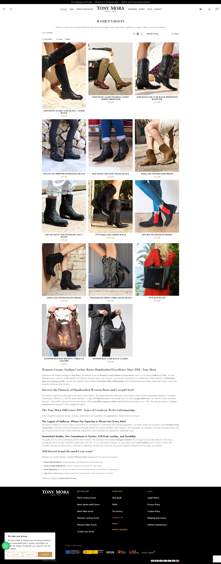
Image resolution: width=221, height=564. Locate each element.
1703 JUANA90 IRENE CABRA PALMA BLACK (110, 297)
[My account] (209, 9)
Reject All (29, 554)
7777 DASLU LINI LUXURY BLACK (110, 234)
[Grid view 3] (138, 33)
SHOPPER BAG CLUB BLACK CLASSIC (110, 358)
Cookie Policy (153, 511)
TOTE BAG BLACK (157, 297)
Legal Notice (153, 497)
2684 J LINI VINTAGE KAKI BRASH (157, 173)
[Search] (11, 9)
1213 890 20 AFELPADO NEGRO (157, 234)
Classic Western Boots (52, 462)
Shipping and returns (156, 518)
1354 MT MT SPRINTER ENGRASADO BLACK (64, 173)
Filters (176, 34)
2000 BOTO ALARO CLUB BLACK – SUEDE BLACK (64, 112)
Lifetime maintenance (157, 524)
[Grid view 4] (141, 33)
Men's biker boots (85, 511)
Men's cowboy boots (86, 497)
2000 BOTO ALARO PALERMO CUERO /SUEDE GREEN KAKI (110, 98)
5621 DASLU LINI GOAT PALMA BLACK (110, 173)
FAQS (114, 504)
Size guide (117, 497)
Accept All (45, 554)
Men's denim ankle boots (88, 504)
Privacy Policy (153, 504)
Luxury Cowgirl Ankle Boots (54, 466)
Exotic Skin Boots (50, 469)
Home (44, 33)
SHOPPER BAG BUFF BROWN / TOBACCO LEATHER (64, 359)
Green (60, 39)
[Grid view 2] (134, 33)
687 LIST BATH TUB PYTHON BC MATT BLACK (64, 235)
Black (68, 39)
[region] (30, 545)
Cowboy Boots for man (67, 478)
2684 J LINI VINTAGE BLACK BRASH (64, 297)
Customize (15, 554)
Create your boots (85, 531)
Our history (117, 511)
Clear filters (48, 39)
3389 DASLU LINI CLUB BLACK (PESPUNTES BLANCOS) (157, 98)
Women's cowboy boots (88, 518)
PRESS (115, 523)
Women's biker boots (87, 524)
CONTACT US (117, 518)
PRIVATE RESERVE (120, 529)
